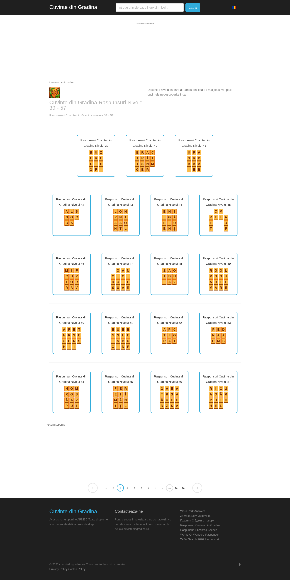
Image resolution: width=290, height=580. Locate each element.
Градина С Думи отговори (197, 520)
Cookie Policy (77, 569)
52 (176, 488)
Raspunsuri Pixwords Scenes (198, 530)
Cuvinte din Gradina (73, 7)
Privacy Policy (58, 569)
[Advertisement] (145, 53)
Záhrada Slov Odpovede (195, 515)
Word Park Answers (192, 511)
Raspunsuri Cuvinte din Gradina (200, 525)
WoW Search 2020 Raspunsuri (199, 539)
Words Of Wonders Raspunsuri (200, 534)
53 (183, 488)
